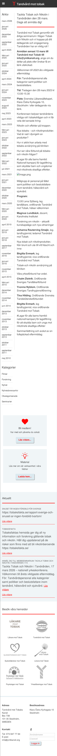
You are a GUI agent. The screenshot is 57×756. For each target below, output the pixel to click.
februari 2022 (5, 162)
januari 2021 (5, 181)
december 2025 (6, 35)
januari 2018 (5, 239)
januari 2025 (5, 64)
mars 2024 (7, 84)
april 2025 (6, 50)
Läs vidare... (25, 440)
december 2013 (6, 312)
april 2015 (6, 277)
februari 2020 (5, 210)
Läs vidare (7, 521)
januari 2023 (5, 139)
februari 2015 (5, 283)
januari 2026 (5, 28)
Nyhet (4, 385)
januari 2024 (5, 91)
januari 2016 (5, 262)
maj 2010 (6, 358)
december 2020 (6, 189)
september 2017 (7, 247)
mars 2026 (7, 21)
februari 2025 (5, 57)
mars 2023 (7, 124)
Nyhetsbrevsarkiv (7, 391)
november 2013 (6, 320)
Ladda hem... (25, 477)
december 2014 (6, 291)
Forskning (6, 380)
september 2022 (7, 154)
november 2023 (6, 99)
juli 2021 (6, 169)
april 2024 (6, 79)
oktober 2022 (5, 147)
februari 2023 (5, 131)
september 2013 (7, 336)
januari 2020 (5, 218)
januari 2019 (5, 231)
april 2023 (6, 119)
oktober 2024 (5, 72)
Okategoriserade (7, 396)
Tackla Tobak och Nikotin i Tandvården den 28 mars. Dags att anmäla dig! (33, 18)
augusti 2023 (5, 107)
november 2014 (6, 299)
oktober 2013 (5, 328)
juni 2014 (6, 306)
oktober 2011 (5, 344)
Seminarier (7, 402)
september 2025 (7, 43)
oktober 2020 (5, 197)
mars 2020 (7, 203)
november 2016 (6, 255)
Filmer (4, 374)
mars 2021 (7, 174)
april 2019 (6, 225)
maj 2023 (6, 113)
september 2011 (7, 351)
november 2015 (6, 270)
